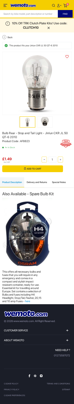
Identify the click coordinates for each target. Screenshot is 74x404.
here (27, 301)
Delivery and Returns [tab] (37, 182)
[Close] (48, 27)
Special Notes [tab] (59, 182)
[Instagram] (41, 375)
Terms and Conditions (58, 384)
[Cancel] (53, 5)
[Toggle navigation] (5, 6)
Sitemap (66, 389)
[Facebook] (29, 375)
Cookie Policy (11, 384)
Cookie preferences (14, 395)
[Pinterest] (35, 375)
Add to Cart (34, 168)
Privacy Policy (11, 389)
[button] (59, 5)
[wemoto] (26, 313)
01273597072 (62, 355)
